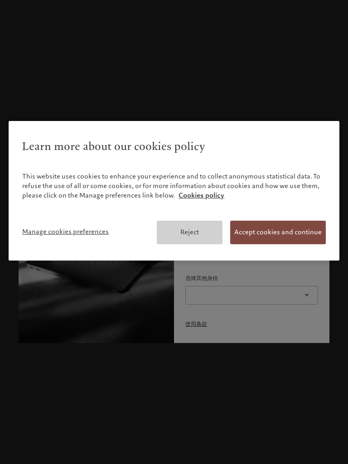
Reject (189, 232)
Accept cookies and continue (278, 232)
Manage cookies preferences (65, 231)
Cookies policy (201, 195)
